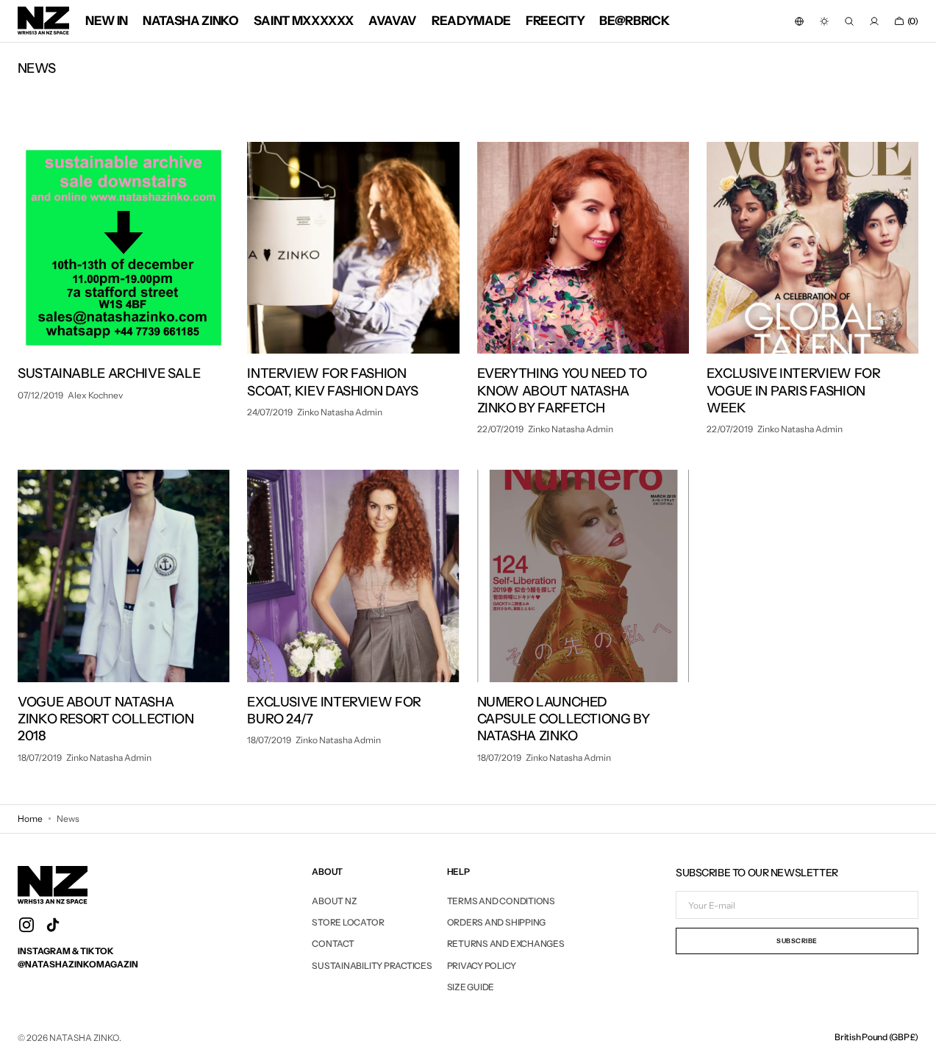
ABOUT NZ (334, 901)
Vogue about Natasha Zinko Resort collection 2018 (106, 719)
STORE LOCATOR (348, 922)
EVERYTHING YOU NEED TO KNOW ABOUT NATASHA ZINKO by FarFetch (562, 390)
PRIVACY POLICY (481, 965)
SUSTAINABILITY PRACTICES (372, 965)
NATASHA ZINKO (84, 1037)
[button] (799, 21)
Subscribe (797, 941)
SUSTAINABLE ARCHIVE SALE (109, 373)
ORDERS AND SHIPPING (496, 922)
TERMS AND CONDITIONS (501, 901)
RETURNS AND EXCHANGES (506, 943)
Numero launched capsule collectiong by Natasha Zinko (563, 719)
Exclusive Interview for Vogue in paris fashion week (794, 390)
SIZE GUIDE (471, 986)
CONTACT (333, 943)
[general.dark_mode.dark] (824, 21)
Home (30, 818)
